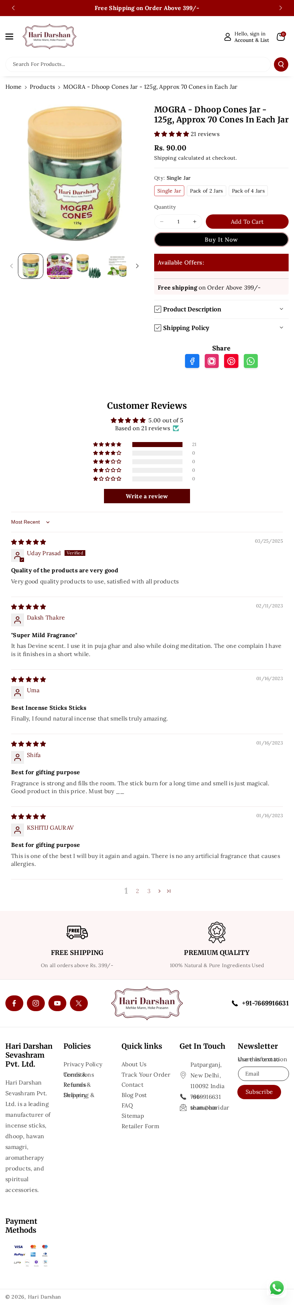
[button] (13, 36)
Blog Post (134, 1095)
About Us (134, 1065)
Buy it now (221, 239)
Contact (132, 1084)
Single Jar (169, 191)
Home (13, 86)
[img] (28, 541)
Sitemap (133, 1115)
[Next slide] (281, 8)
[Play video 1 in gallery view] (59, 266)
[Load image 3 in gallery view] (117, 266)
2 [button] (137, 890)
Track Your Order (146, 1074)
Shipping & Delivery (78, 1095)
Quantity (165, 207)
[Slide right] (137, 266)
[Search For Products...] (281, 64)
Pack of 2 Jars (206, 191)
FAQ (127, 1105)
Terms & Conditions (78, 1074)
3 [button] (149, 890)
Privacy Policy (82, 1065)
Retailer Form (140, 1126)
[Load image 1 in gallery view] (30, 266)
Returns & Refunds (77, 1084)
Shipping (165, 158)
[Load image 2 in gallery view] (88, 266)
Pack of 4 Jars (248, 191)
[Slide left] (11, 266)
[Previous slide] (13, 8)
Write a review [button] (147, 496)
